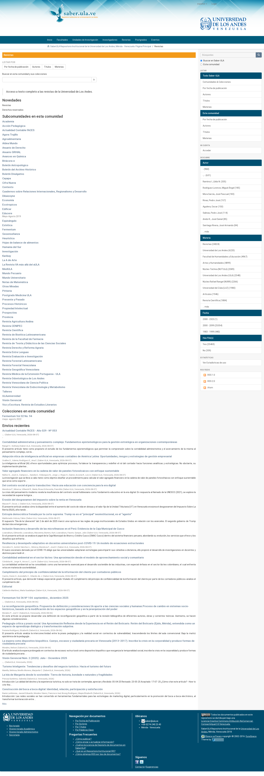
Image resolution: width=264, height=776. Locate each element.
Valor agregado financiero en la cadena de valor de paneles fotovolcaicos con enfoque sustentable (60, 470)
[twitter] (141, 762)
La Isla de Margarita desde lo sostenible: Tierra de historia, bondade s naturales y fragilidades (57, 674)
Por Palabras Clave (84, 730)
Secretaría (14, 735)
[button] (202, 4)
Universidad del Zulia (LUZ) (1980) (219, 288)
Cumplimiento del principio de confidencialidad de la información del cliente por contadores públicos (61, 572)
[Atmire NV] (218, 739)
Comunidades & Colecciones (217, 82)
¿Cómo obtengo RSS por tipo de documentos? (98, 754)
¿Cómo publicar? (83, 739)
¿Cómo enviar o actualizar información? (94, 742)
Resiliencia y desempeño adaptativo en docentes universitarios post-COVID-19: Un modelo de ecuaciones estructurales (73, 543)
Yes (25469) (209, 344)
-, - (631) (207, 175)
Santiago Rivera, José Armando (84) (220, 225)
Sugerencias (152, 767)
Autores (36, 67)
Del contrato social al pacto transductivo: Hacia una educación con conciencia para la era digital (59, 485)
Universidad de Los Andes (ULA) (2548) (221, 275)
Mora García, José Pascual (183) (218, 194)
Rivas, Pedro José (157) (214, 200)
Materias (59, 67)
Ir (94, 79)
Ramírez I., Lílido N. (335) (214, 181)
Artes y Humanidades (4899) (217, 263)
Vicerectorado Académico (22, 729)
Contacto (140, 767)
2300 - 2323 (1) (210, 319)
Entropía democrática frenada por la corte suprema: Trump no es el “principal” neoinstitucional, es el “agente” (67, 514)
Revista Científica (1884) (215, 300)
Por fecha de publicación (16, 67)
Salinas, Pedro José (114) (215, 213)
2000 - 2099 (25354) (212, 325)
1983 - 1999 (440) (211, 331)
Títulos (47, 67)
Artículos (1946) (210, 294)
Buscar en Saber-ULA (213, 60)
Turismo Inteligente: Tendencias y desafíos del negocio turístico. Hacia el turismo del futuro (56, 666)
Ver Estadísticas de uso (214, 362)
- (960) (206, 169)
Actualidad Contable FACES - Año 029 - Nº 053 (29, 430)
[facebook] (137, 762)
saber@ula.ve (151, 721)
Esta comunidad (211, 64)
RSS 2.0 (211, 381)
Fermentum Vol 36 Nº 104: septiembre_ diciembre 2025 (35, 597)
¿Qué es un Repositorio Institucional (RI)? (95, 751)
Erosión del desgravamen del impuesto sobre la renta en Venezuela (41, 499)
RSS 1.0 (211, 375)
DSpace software (213, 736)
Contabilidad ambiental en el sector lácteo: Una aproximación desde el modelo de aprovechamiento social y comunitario (73, 557)
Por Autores (81, 724)
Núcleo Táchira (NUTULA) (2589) (218, 269)
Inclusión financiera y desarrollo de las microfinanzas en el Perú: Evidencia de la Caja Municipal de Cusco (63, 528)
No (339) (207, 350)
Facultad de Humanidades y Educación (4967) (225, 256)
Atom (210, 387)
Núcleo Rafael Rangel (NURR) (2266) (220, 281)
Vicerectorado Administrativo (23, 732)
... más (206, 231)
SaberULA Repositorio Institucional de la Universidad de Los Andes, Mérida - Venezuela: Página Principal (100, 46)
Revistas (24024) (211, 244)
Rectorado (14, 726)
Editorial (7, 586)
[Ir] (259, 55)
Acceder (207, 150)
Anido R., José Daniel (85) (215, 219)
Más (4, 704)
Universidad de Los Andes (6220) (219, 250)
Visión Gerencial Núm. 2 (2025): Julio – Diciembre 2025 (34, 658)
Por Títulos (80, 727)
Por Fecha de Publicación (87, 721)
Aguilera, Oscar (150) (213, 206)
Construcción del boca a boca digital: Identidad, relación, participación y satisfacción (52, 689)
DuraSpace (251, 736)
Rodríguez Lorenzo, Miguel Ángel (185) (221, 188)
